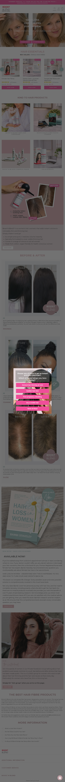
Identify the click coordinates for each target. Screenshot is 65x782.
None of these (33, 408)
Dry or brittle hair (32, 403)
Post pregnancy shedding (32, 397)
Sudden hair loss (32, 391)
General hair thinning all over (32, 385)
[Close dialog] (49, 370)
